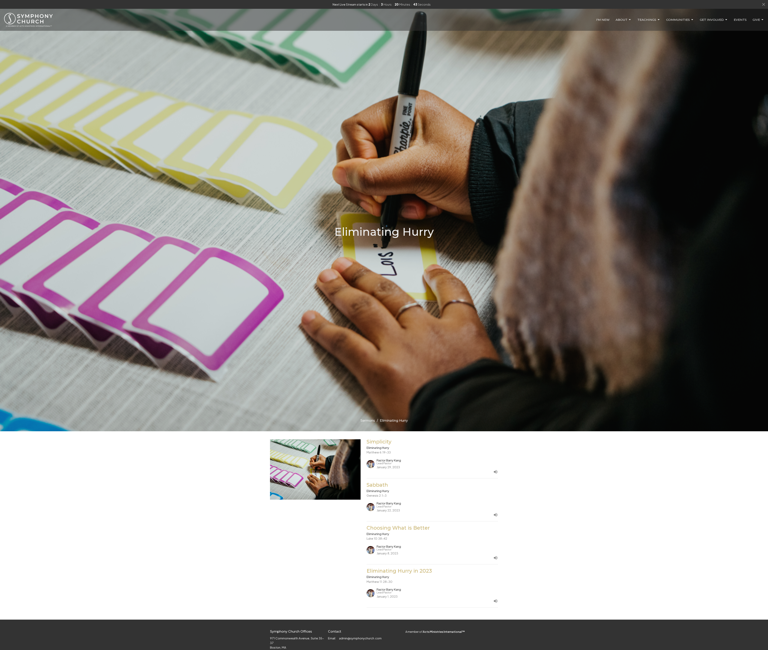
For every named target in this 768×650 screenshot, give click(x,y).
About (621, 20)
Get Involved (712, 20)
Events (740, 20)
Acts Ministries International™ (444, 631)
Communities (678, 20)
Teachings (646, 20)
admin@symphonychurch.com (360, 638)
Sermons (367, 420)
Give (756, 20)
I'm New (603, 20)
